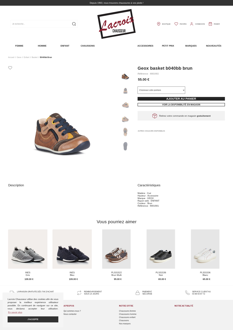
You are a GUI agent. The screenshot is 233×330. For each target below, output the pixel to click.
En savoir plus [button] (15, 312)
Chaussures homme (127, 314)
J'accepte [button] (33, 319)
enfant (26, 57)
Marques (191, 46)
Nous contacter (70, 314)
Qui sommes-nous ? (72, 311)
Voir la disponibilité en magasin (181, 104)
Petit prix (168, 46)
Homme (42, 46)
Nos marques (125, 324)
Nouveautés (213, 46)
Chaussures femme (127, 311)
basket (35, 57)
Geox (19, 57)
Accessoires (145, 46)
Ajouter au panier (181, 98)
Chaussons (88, 46)
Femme (19, 46)
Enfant (65, 46)
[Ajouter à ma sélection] (10, 68)
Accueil (11, 57)
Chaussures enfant (127, 317)
